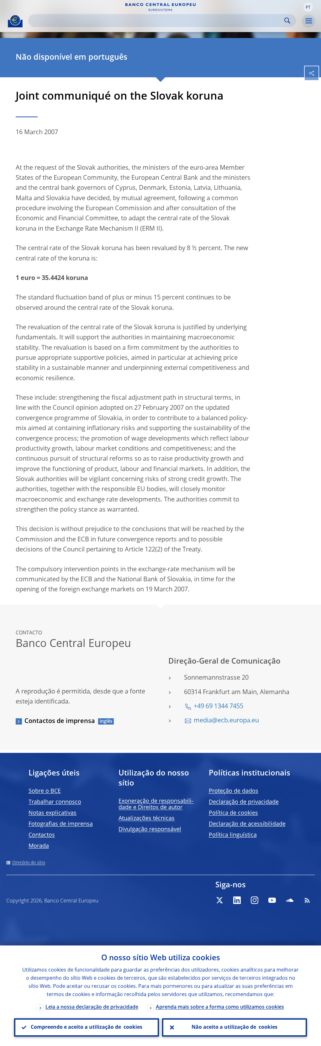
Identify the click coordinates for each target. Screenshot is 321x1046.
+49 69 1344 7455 (218, 707)
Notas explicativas (52, 813)
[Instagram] (254, 900)
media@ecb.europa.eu (226, 721)
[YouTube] (272, 900)
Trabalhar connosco (55, 802)
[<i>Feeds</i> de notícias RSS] (307, 900)
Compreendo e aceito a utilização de (86, 1027)
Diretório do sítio (28, 863)
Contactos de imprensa (59, 721)
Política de (233, 813)
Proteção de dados (233, 791)
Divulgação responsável (149, 829)
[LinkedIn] (237, 900)
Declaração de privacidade (244, 802)
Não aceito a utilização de (234, 1027)
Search (287, 20)
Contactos (42, 835)
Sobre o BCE (45, 791)
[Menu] (308, 21)
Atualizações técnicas (146, 818)
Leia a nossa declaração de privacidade (91, 1007)
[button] (308, 7)
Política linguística (233, 835)
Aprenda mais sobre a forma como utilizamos (220, 1007)
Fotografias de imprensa (61, 824)
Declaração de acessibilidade (247, 824)
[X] (219, 900)
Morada (39, 846)
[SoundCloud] (289, 900)
